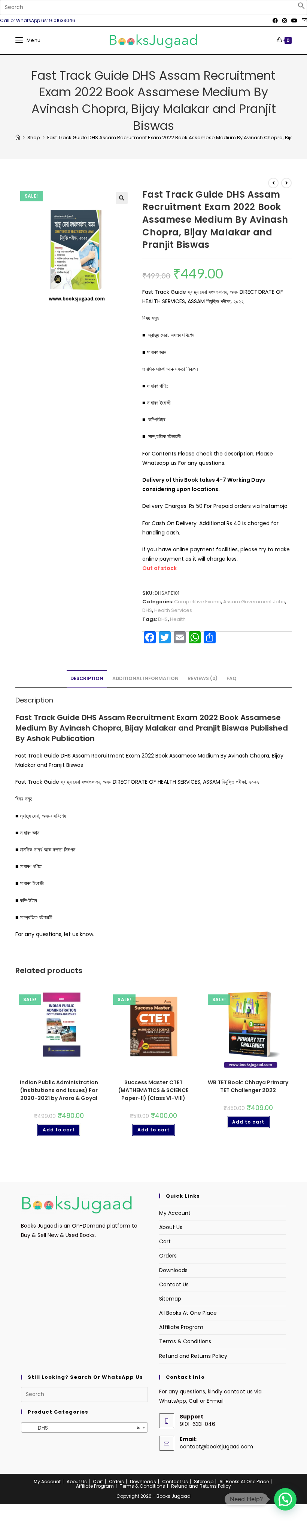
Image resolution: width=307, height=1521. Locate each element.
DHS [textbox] (82, 1428)
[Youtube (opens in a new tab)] (294, 20)
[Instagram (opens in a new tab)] (284, 20)
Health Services (173, 610)
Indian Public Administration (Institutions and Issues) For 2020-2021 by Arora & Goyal (59, 1090)
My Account (175, 1213)
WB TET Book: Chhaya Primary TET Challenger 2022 (248, 1086)
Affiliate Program (181, 1327)
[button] (301, 7)
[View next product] (286, 183)
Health (178, 619)
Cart (165, 1241)
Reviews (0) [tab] (203, 678)
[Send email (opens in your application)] (303, 20)
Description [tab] (86, 678)
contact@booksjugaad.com (216, 1446)
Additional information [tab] (145, 678)
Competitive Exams (197, 601)
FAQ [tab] (232, 678)
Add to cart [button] (59, 1130)
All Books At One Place (188, 1313)
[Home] (17, 137)
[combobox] (84, 1427)
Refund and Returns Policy (193, 1356)
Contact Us (174, 1284)
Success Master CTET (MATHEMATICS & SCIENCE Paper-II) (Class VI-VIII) (153, 1090)
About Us (170, 1227)
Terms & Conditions (185, 1341)
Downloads (173, 1270)
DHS (147, 610)
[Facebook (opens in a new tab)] (275, 20)
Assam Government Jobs (254, 601)
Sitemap (170, 1298)
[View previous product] (273, 183)
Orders (168, 1255)
